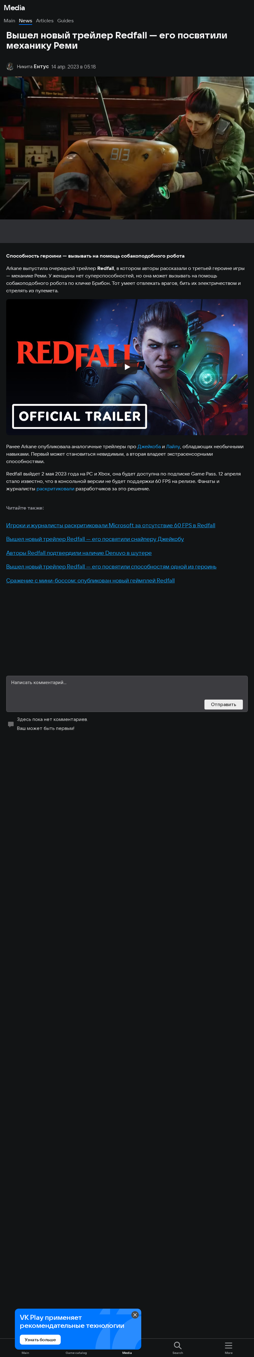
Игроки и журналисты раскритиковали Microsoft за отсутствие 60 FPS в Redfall (110, 525)
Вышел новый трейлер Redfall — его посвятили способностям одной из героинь (111, 566)
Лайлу (173, 446)
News (25, 20)
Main (9, 20)
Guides (65, 20)
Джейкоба (149, 446)
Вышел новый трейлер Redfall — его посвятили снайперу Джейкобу (95, 538)
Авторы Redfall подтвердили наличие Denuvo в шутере (79, 552)
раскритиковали (55, 488)
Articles (45, 20)
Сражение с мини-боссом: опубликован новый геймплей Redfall (90, 580)
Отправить (223, 704)
